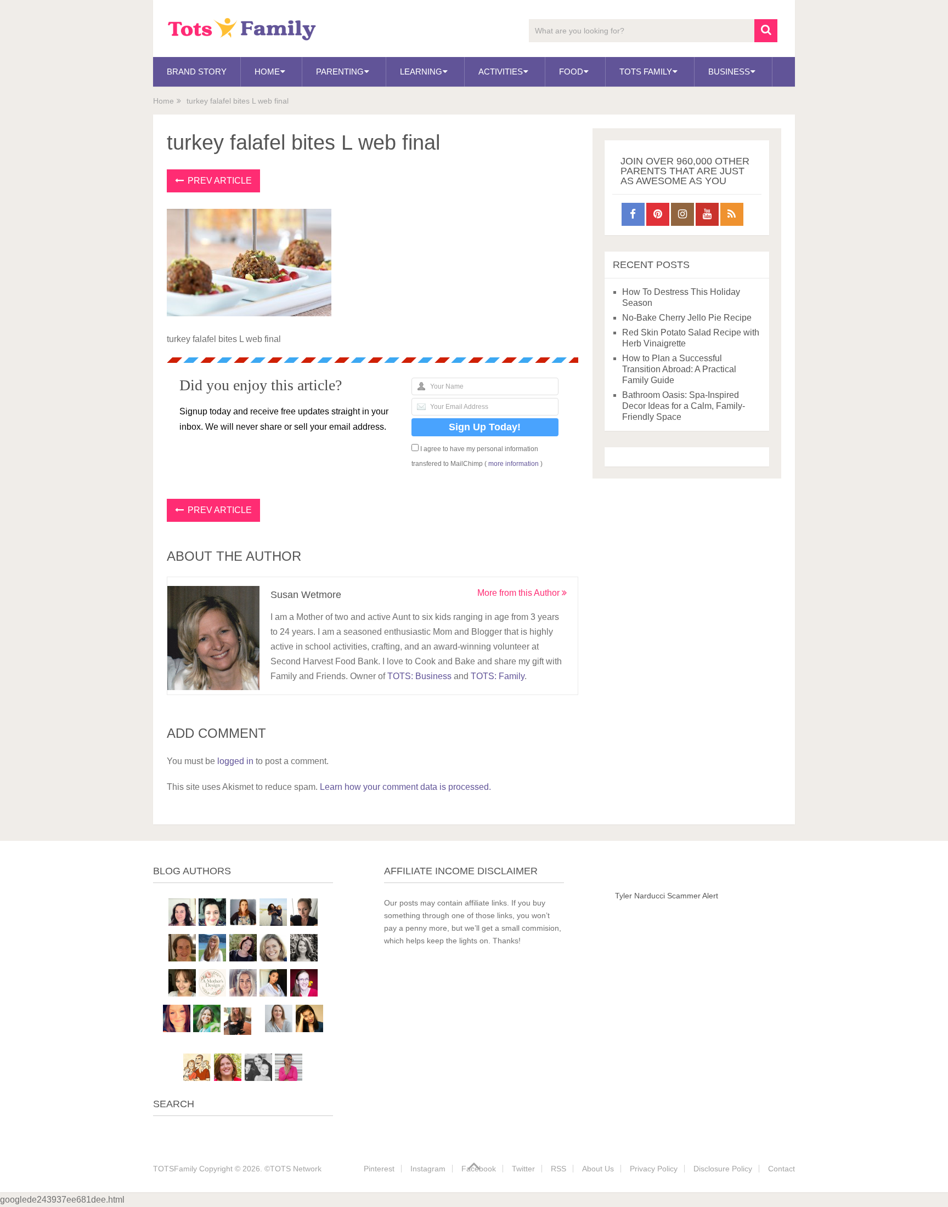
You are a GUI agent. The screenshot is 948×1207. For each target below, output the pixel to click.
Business (729, 71)
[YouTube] (707, 214)
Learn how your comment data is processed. (405, 787)
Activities (500, 71)
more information (513, 464)
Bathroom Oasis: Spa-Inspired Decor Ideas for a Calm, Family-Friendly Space (683, 406)
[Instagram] (682, 214)
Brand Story (197, 71)
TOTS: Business (419, 676)
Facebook (478, 1168)
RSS (558, 1168)
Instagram (427, 1168)
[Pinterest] (657, 214)
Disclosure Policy (722, 1168)
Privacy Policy (654, 1168)
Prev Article (218, 180)
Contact (781, 1168)
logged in (235, 761)
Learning (421, 71)
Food (571, 71)
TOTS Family (645, 71)
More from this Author (519, 592)
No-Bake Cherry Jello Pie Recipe (687, 317)
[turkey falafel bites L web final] (249, 313)
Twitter (523, 1168)
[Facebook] (633, 214)
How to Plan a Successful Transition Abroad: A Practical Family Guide (679, 369)
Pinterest (379, 1168)
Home (267, 71)
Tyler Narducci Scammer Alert (666, 895)
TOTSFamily (175, 1168)
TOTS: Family (497, 676)
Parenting (340, 71)
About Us (598, 1168)
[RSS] (731, 214)
